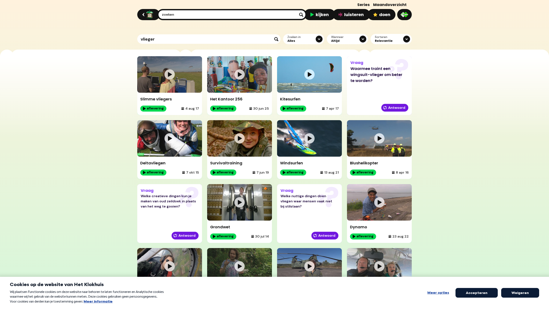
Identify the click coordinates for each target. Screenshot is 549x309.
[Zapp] (404, 14)
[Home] (147, 14)
